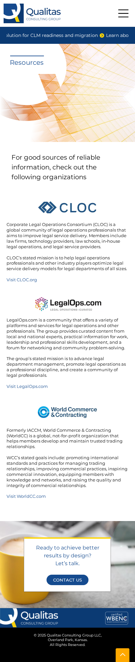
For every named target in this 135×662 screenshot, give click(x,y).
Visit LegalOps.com (27, 386)
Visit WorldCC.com (26, 496)
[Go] (122, 655)
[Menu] (123, 13)
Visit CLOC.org (22, 279)
